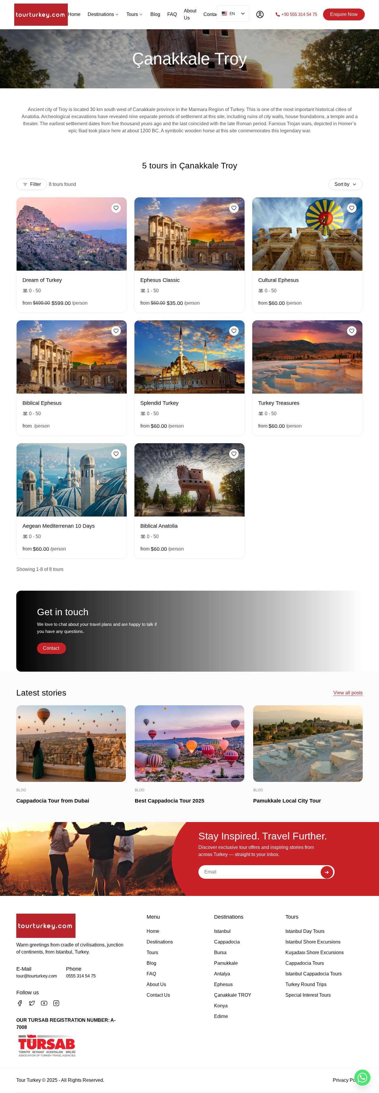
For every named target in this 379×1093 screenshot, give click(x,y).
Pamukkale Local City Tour (287, 801)
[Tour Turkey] (41, 15)
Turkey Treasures (278, 403)
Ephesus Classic (160, 280)
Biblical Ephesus (42, 403)
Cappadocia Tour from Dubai (52, 801)
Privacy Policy (348, 1080)
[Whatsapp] (362, 1078)
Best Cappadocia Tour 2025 (169, 801)
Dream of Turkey (42, 280)
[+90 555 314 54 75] (278, 14)
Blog (21, 790)
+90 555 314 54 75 (299, 14)
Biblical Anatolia (159, 526)
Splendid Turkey (159, 403)
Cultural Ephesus (278, 280)
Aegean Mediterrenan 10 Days (59, 526)
